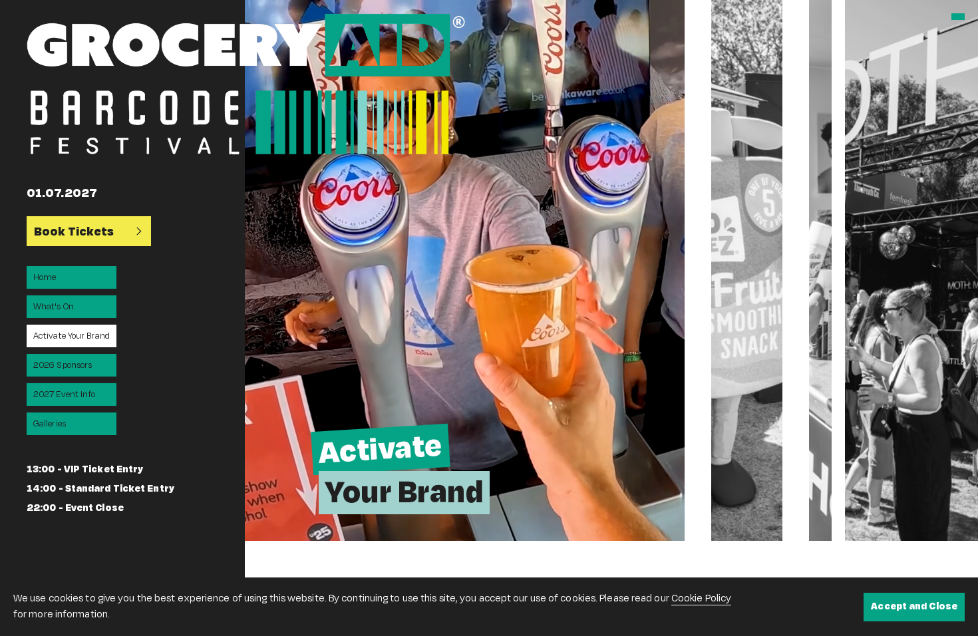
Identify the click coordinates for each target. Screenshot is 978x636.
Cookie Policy (701, 598)
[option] (465, 270)
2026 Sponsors (62, 365)
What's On (53, 307)
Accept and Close (914, 606)
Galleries (49, 424)
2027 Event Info (64, 394)
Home (44, 277)
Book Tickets (74, 231)
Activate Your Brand (71, 336)
